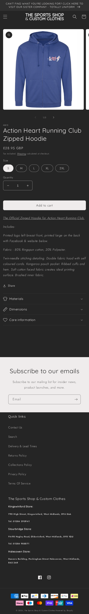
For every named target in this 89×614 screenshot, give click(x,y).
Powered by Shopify (64, 610)
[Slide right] (53, 117)
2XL (62, 168)
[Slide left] (35, 117)
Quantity (8, 177)
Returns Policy (17, 455)
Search (12, 437)
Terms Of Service (19, 483)
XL (47, 168)
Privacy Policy (17, 474)
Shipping (21, 153)
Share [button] (11, 286)
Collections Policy (20, 465)
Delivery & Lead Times (22, 446)
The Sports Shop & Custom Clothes (39, 610)
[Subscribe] (76, 399)
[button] (5, 16)
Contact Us (15, 427)
